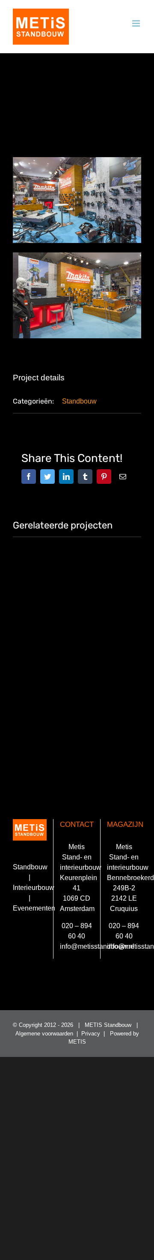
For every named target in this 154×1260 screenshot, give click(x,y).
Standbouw (79, 401)
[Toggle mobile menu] (136, 23)
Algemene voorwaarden (44, 1033)
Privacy (90, 1033)
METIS (77, 1041)
